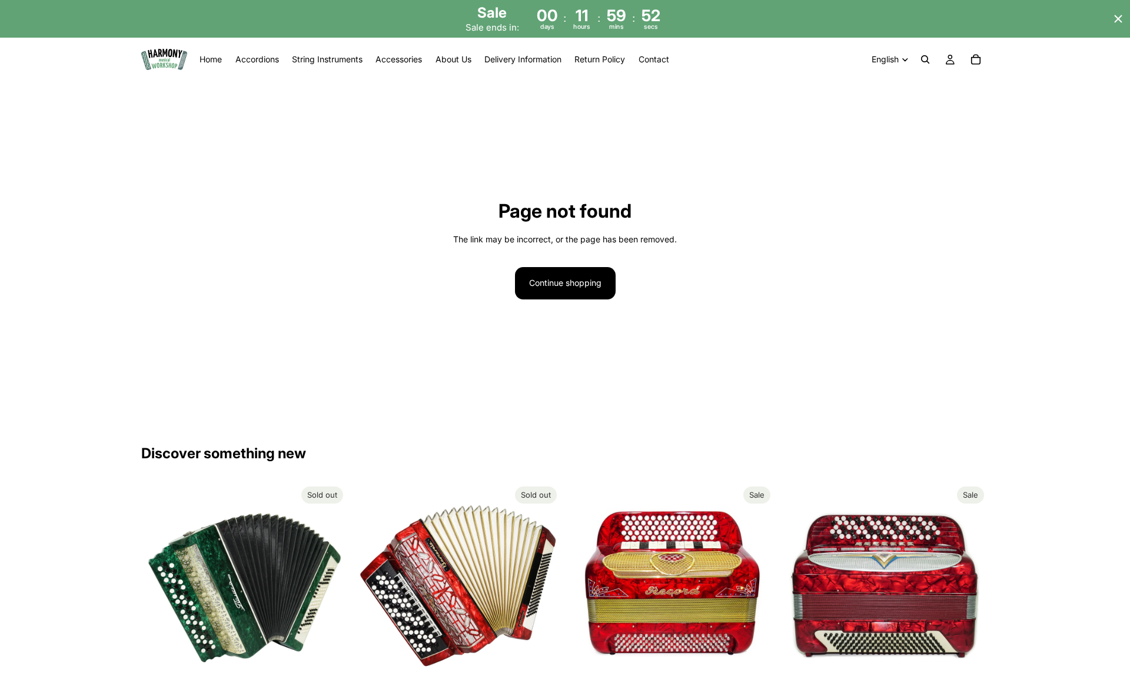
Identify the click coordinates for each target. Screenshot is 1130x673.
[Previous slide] (159, 585)
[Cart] (976, 60)
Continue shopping (565, 283)
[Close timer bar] (1118, 19)
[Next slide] (330, 585)
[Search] (925, 60)
